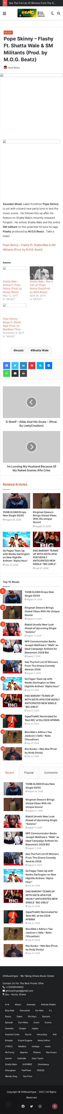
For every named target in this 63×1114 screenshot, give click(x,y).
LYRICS (9, 1046)
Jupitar (34, 1028)
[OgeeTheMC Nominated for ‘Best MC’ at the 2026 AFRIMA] (12, 721)
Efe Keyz (32, 1016)
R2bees (37, 1052)
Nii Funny (9, 1052)
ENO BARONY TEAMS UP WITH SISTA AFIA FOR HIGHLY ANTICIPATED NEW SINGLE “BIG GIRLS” (45, 557)
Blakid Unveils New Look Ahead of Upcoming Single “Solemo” (40, 628)
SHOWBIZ (27, 1064)
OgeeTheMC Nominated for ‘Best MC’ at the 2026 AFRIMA (42, 915)
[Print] (23, 373)
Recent (9, 772)
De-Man (39, 1010)
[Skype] (40, 365)
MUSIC (8, 32)
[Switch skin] (52, 14)
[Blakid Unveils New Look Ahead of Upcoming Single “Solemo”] (12, 629)
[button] (9, 1104)
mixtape (35, 1046)
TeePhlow (26, 1070)
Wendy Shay (11, 1076)
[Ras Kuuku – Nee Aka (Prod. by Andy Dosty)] (12, 753)
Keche (28, 1034)
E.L (50, 1010)
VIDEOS (40, 1070)
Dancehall (25, 1010)
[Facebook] (6, 365)
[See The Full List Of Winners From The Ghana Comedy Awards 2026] (12, 666)
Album (18, 1004)
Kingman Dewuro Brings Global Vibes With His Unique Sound (42, 611)
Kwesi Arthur (44, 1040)
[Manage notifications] (55, 1106)
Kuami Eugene (25, 1040)
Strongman (10, 1070)
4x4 (7, 1004)
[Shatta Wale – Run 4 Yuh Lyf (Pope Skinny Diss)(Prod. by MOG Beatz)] (41, 273)
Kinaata (9, 1040)
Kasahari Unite (12, 1034)
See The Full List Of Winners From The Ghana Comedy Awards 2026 (41, 665)
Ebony (8, 1016)
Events (48, 1022)
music (19, 350)
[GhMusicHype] (32, 13)
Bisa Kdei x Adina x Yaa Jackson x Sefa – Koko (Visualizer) (38, 735)
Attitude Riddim (48, 1004)
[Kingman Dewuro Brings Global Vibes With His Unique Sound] (46, 501)
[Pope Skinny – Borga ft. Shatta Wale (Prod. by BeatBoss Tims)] (14, 310)
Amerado (31, 1004)
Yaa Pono (27, 1076)
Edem (19, 1016)
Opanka (24, 1052)
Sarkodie (21, 1058)
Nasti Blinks (14, 67)
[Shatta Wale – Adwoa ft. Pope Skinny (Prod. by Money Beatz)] (14, 273)
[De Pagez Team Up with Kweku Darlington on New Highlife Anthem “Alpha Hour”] (16, 539)
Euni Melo (23, 1022)
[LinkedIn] (23, 365)
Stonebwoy (43, 1064)
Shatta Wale (40, 350)
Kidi (55, 1034)
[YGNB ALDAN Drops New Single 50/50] (16, 501)
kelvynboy (42, 1034)
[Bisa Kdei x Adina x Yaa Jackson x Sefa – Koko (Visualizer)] (12, 736)
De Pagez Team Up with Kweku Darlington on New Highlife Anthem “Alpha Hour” (42, 682)
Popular (29, 772)
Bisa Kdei (9, 1010)
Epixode (9, 1022)
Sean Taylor (37, 1058)
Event (36, 1022)
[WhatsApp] (6, 373)
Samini (8, 1058)
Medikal (22, 1046)
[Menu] (4, 14)
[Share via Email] (15, 373)
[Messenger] (48, 365)
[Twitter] (15, 365)
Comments (51, 772)
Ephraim (46, 1016)
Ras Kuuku (51, 1052)
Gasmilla (9, 1028)
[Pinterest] (31, 365)
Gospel (22, 1028)
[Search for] (58, 14)
